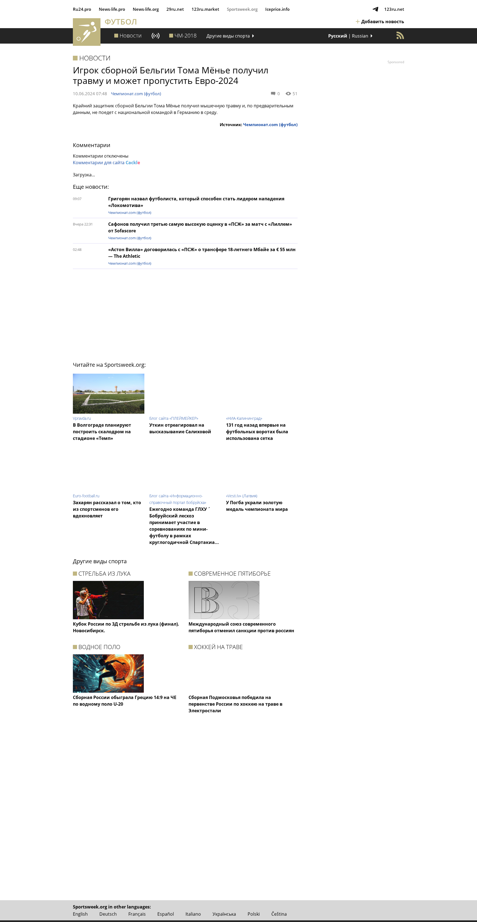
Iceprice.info (277, 9)
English (80, 914)
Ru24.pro (82, 9)
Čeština (279, 914)
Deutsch (108, 914)
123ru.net (394, 9)
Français (137, 914)
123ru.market (205, 9)
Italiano (193, 914)
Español (165, 914)
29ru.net (175, 9)
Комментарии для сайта (106, 163)
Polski (254, 914)
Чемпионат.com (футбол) (136, 93)
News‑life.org (146, 9)
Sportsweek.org (242, 9)
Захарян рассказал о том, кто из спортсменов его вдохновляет (107, 509)
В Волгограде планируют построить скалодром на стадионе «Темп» (102, 431)
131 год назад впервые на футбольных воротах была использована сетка (257, 431)
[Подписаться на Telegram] (375, 9)
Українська (224, 914)
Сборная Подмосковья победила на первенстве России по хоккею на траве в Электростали (235, 704)
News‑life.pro (112, 9)
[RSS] (400, 35)
